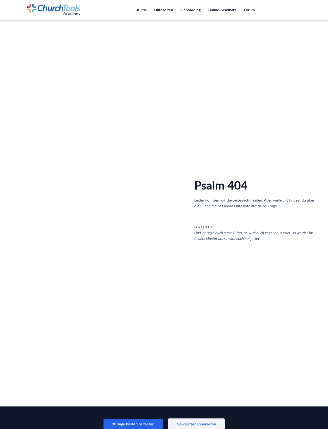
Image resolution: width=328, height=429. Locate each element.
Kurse (142, 10)
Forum (249, 10)
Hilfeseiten (163, 10)
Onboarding (190, 10)
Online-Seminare (222, 10)
